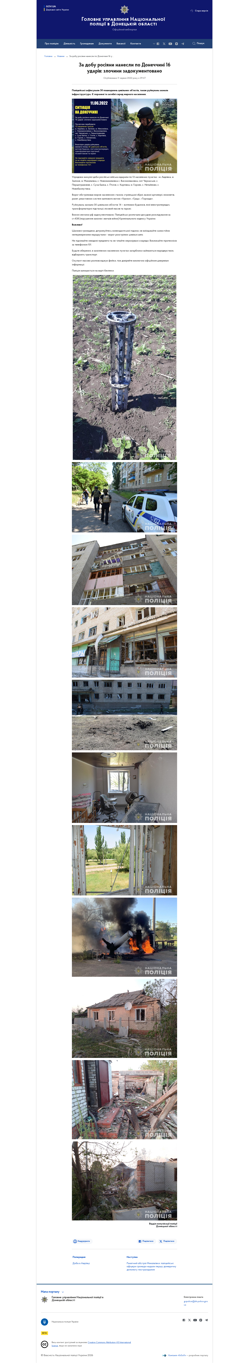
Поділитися (148, 1241)
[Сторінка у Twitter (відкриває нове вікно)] (164, 44)
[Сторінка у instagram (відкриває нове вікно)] (176, 44)
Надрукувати (84, 1241)
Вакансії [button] (121, 43)
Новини (60, 56)
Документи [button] (105, 43)
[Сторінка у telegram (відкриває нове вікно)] (182, 44)
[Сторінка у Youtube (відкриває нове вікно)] (170, 44)
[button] (53, 1292)
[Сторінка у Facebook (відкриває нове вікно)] (158, 44)
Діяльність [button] (69, 43)
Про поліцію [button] (52, 43)
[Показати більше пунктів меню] (154, 43)
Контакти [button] (135, 43)
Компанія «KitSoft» (177, 1355)
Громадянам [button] (87, 43)
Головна (48, 56)
